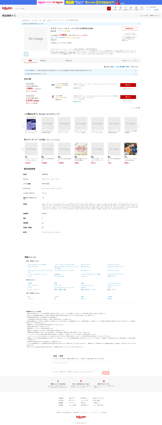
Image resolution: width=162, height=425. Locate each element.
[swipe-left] (23, 125)
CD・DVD (35, 20)
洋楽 (44, 20)
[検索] (109, 8)
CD (40, 20)
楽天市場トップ (26, 20)
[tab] (30, 60)
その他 (48, 20)
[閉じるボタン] (139, 23)
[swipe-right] (138, 125)
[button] (121, 8)
